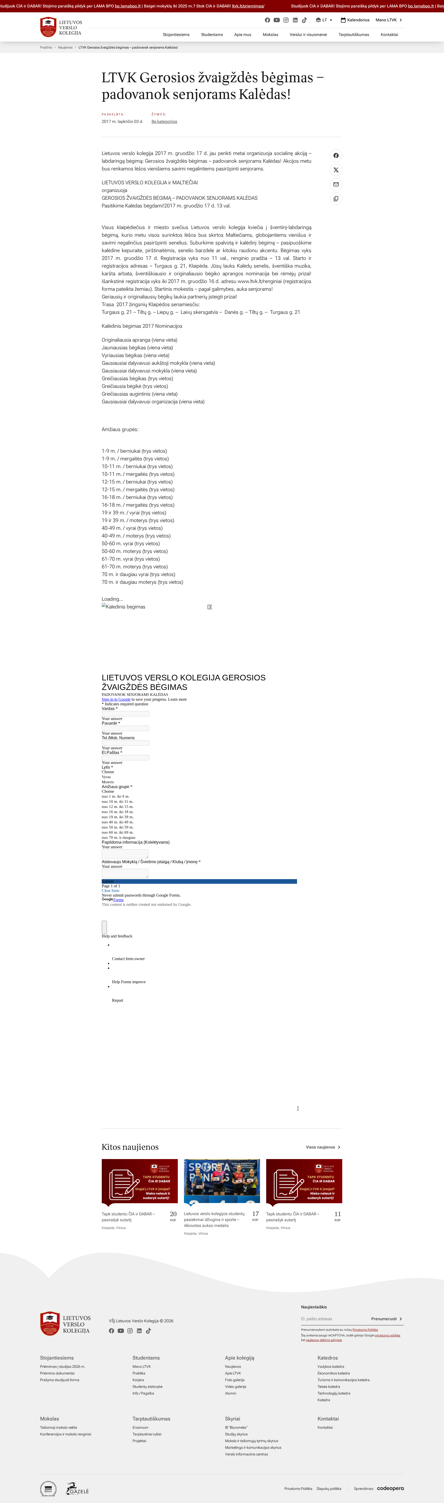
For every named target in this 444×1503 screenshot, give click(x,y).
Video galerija (235, 1386)
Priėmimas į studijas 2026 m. (62, 1366)
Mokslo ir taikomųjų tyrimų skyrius (251, 1441)
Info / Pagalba (143, 1393)
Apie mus (242, 34)
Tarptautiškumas (354, 34)
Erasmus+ (141, 1427)
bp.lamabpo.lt (116, 6)
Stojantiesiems (176, 34)
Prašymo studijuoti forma (59, 1380)
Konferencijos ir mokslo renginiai (65, 1434)
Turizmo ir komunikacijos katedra (344, 1380)
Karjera (138, 1380)
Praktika (139, 1373)
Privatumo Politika (365, 1330)
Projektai (139, 1441)
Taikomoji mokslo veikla (58, 1427)
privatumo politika (387, 1335)
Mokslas (270, 34)
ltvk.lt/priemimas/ (236, 6)
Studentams (212, 34)
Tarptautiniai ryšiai (147, 1434)
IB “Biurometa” (236, 1427)
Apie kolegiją (239, 1358)
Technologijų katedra (334, 1393)
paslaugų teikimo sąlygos (324, 1340)
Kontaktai (389, 34)
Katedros (328, 1358)
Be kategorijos (164, 121)
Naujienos (65, 47)
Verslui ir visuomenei (308, 34)
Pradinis (46, 47)
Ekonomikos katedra (334, 1373)
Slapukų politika (329, 1489)
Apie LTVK (233, 1373)
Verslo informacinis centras (246, 1454)
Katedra (324, 1400)
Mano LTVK (386, 19)
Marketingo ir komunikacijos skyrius (253, 1447)
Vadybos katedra (331, 1366)
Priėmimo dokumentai (57, 1373)
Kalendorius (358, 19)
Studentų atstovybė (147, 1386)
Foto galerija (235, 1380)
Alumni (230, 1393)
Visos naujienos (320, 1147)
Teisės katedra (329, 1386)
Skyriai (232, 1419)
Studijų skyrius (236, 1434)
